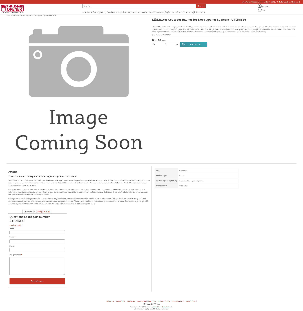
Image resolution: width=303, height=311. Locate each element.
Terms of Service (166, 306)
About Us (110, 301)
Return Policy (191, 301)
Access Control (144, 12)
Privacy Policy (164, 301)
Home (8, 15)
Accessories (158, 12)
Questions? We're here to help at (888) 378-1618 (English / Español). (271, 2)
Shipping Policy (178, 301)
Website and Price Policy (146, 301)
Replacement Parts (173, 12)
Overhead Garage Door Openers (121, 12)
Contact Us (120, 301)
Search (201, 6)
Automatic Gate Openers (93, 12)
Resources (188, 12)
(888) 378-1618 (43, 212)
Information (199, 12)
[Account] (260, 6)
